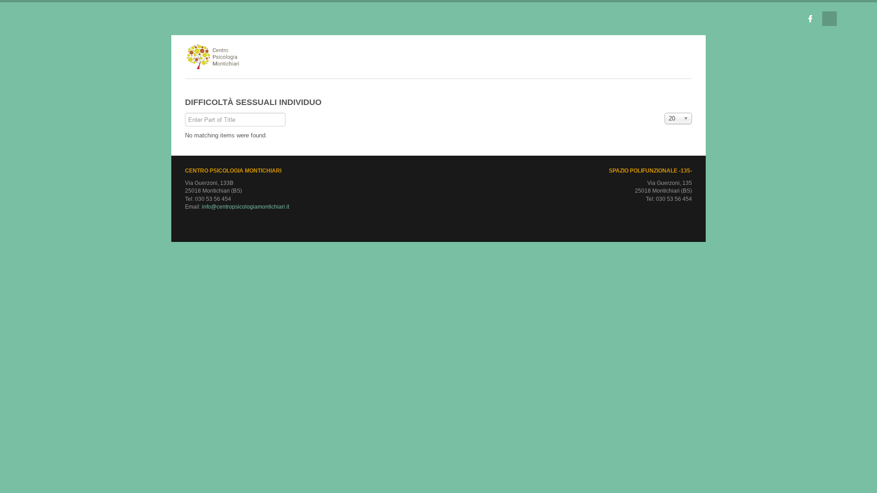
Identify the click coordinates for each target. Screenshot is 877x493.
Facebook (810, 18)
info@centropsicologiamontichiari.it (96, 207)
